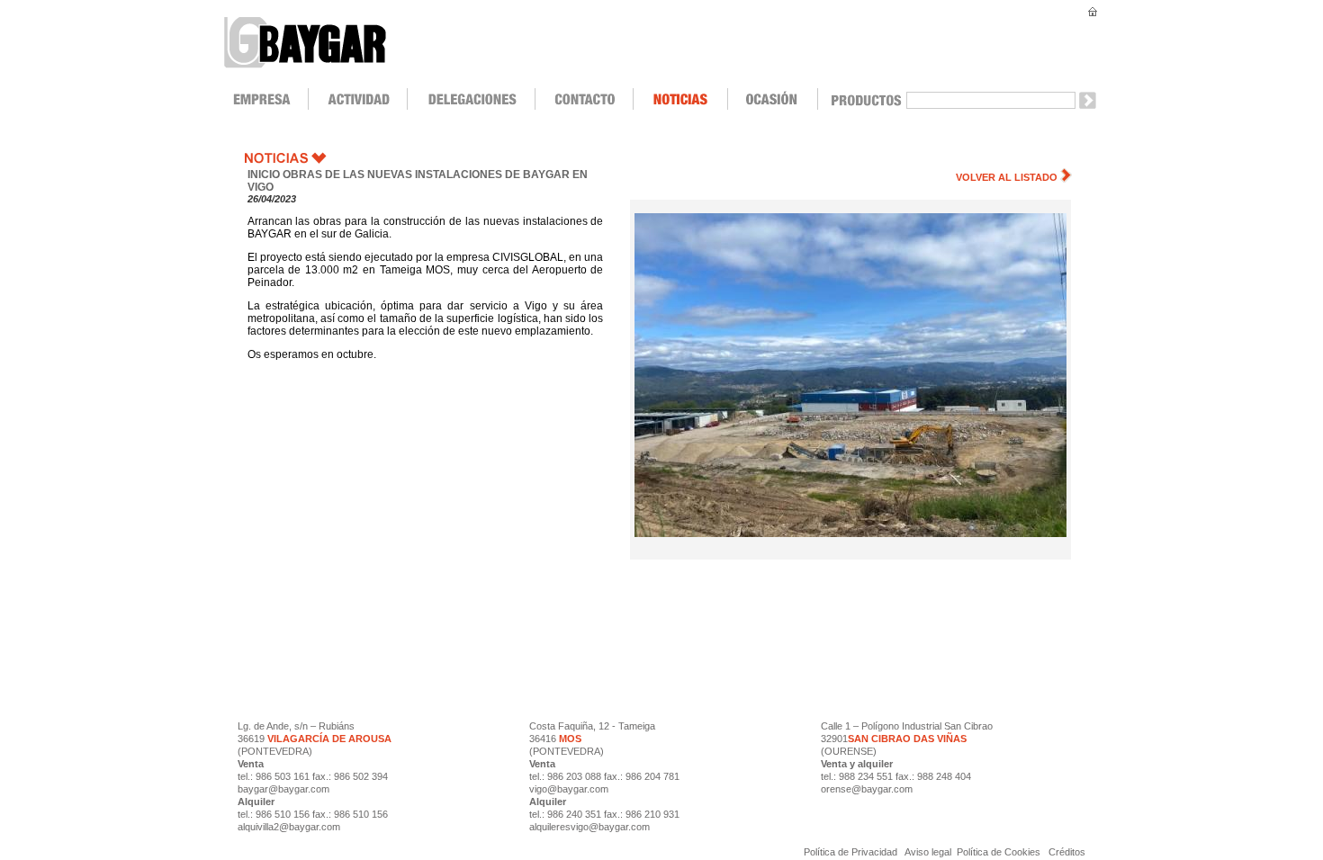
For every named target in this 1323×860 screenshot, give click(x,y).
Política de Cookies (998, 852)
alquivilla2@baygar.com (289, 826)
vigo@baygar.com (568, 789)
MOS (570, 738)
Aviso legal (928, 852)
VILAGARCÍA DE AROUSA (328, 738)
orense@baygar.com (867, 789)
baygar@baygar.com (283, 789)
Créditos (1066, 852)
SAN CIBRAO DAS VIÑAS (907, 738)
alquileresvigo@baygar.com (589, 826)
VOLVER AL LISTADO (1007, 177)
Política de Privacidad (852, 852)
